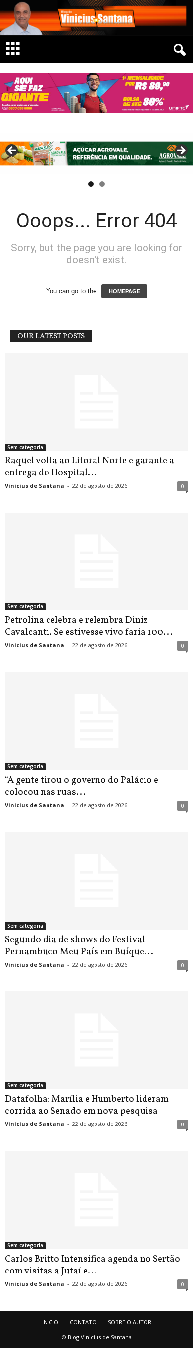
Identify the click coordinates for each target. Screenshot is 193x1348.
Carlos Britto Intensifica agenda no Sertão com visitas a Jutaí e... (92, 1265)
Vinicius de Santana (34, 485)
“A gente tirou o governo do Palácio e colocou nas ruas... (81, 786)
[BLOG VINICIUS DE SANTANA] (96, 18)
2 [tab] (102, 184)
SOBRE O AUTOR (129, 1322)
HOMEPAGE (124, 291)
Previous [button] (12, 151)
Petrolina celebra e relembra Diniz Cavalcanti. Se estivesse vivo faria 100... (89, 626)
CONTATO (83, 1322)
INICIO (50, 1322)
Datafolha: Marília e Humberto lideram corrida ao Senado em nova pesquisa (87, 1105)
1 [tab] (91, 184)
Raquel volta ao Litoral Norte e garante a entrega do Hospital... (89, 466)
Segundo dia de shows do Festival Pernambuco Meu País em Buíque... (79, 945)
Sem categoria (25, 447)
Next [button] (180, 151)
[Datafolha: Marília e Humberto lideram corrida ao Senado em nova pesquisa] (96, 1040)
